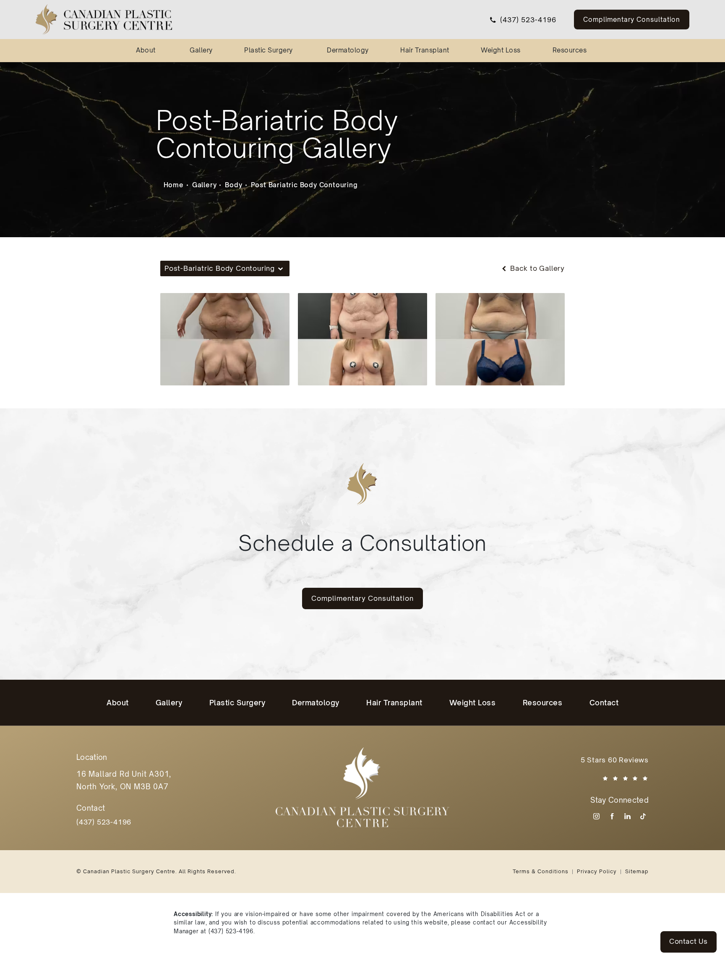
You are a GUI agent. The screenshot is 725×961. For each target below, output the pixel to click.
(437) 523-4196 (231, 931)
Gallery (204, 185)
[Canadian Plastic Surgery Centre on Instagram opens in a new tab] (596, 816)
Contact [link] (604, 702)
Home (174, 185)
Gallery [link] (201, 50)
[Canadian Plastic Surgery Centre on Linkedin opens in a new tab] (627, 816)
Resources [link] (570, 50)
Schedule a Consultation (362, 542)
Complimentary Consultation (631, 19)
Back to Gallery (536, 268)
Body (233, 185)
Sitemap (637, 871)
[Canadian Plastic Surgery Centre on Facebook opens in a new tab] (612, 816)
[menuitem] (147, 50)
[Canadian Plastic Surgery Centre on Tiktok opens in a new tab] (643, 816)
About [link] (146, 50)
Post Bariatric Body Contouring (304, 185)
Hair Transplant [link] (424, 50)
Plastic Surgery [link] (268, 50)
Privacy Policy (597, 871)
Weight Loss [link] (501, 50)
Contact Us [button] (688, 941)
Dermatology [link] (348, 50)
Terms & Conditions (541, 871)
